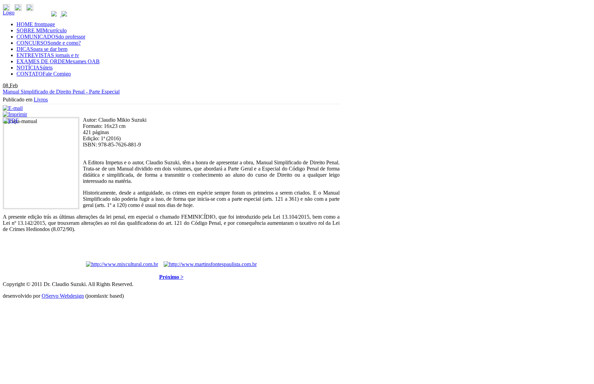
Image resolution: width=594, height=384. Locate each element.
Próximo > (171, 277)
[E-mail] (13, 108)
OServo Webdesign (63, 296)
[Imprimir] (15, 114)
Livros (41, 99)
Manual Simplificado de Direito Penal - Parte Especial (61, 92)
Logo (8, 12)
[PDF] (11, 120)
